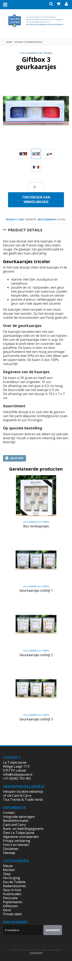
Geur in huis (12, 890)
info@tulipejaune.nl (17, 774)
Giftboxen (10, 906)
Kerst (7, 910)
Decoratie (10, 898)
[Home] (36, 23)
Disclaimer (11, 849)
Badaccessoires (14, 886)
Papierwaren (12, 902)
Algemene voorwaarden (21, 836)
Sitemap (9, 853)
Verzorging (11, 878)
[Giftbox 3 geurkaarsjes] (23, 154)
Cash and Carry (14, 824)
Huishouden (12, 894)
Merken (9, 870)
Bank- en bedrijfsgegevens (23, 828)
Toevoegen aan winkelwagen (36, 200)
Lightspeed (36, 953)
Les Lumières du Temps (36, 52)
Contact (9, 812)
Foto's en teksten (16, 845)
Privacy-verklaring (16, 840)
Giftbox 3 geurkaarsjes (28, 42)
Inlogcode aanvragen (19, 816)
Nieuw (8, 866)
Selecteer (16, 458)
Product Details (25, 230)
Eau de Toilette (14, 882)
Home (9, 42)
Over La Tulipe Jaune (18, 832)
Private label (12, 914)
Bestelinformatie (15, 820)
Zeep (7, 874)
